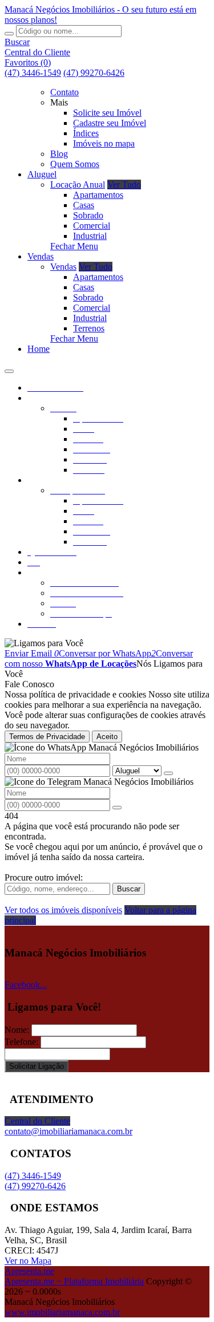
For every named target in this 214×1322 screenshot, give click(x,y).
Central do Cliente (37, 1121)
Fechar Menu (74, 246)
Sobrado (88, 215)
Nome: (17, 1030)
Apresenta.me (29, 1271)
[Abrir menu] (9, 368)
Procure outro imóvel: (44, 877)
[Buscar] (9, 33)
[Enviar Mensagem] (117, 807)
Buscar (128, 889)
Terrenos (88, 328)
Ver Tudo (124, 184)
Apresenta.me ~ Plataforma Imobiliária (74, 1281)
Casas (83, 205)
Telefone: (21, 1042)
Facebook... (26, 985)
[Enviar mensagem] (168, 773)
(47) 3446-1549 (33, 73)
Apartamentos (98, 195)
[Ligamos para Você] (44, 643)
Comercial (91, 225)
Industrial (90, 236)
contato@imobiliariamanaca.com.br (68, 1131)
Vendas (63, 266)
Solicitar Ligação (36, 1066)
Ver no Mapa (28, 1261)
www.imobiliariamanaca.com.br (62, 1312)
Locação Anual (77, 184)
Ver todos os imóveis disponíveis (63, 910)
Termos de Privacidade (47, 736)
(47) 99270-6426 (93, 73)
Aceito (107, 736)
